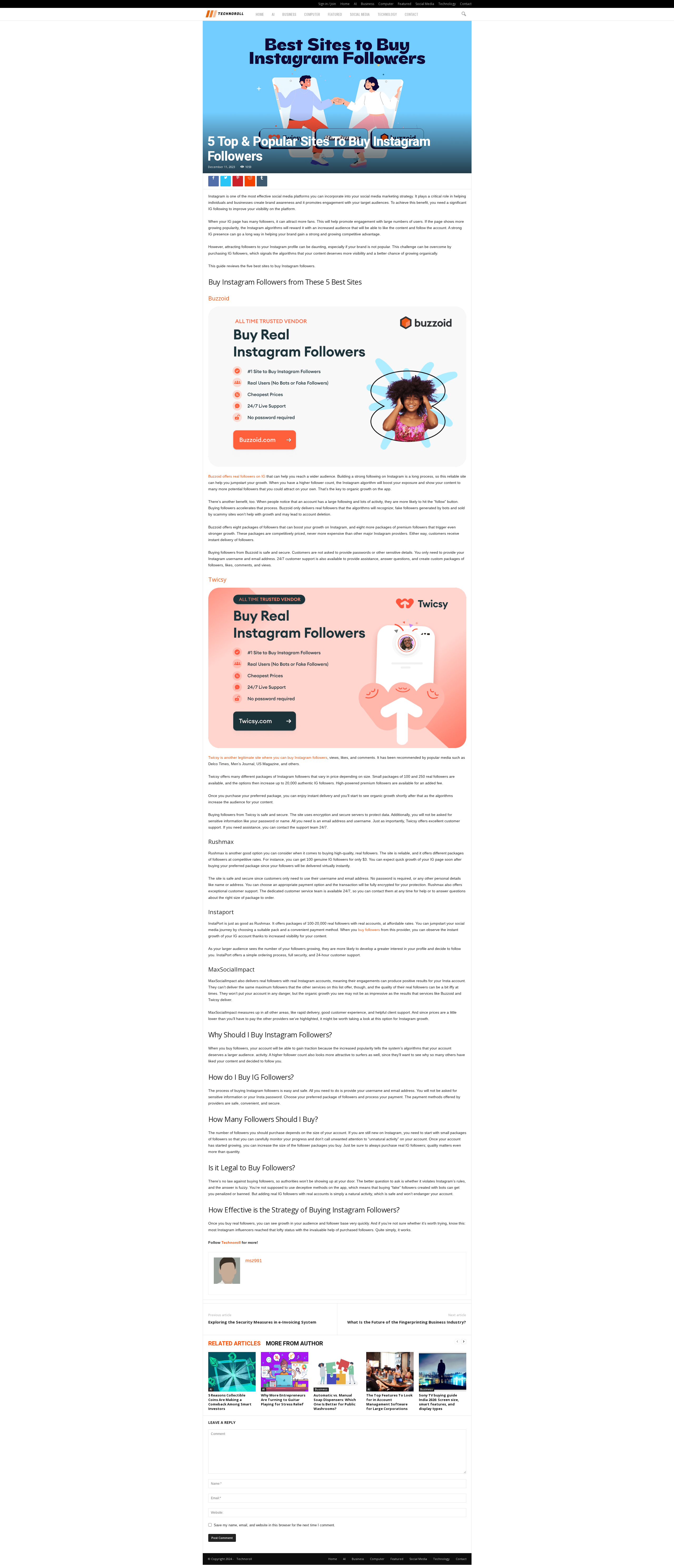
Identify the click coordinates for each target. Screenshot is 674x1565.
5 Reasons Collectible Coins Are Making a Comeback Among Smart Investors (229, 1402)
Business (367, 4)
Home (345, 4)
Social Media (424, 4)
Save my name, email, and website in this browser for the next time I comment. (274, 1525)
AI (355, 4)
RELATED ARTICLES (234, 1343)
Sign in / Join (327, 4)
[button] (463, 14)
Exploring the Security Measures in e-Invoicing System (262, 1322)
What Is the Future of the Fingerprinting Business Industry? (406, 1322)
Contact (466, 4)
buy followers (369, 930)
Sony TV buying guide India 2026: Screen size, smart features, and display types (439, 1402)
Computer (386, 4)
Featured (404, 4)
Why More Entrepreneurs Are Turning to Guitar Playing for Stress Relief (283, 1399)
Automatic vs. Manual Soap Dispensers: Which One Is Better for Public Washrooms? (335, 1402)
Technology (447, 4)
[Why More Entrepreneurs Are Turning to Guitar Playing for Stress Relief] (284, 1371)
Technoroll (231, 1242)
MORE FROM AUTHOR (294, 1343)
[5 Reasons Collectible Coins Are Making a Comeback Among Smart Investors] (232, 1371)
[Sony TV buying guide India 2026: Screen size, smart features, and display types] (442, 1371)
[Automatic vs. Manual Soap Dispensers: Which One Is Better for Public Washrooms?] (337, 1371)
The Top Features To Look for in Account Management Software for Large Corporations (389, 1402)
